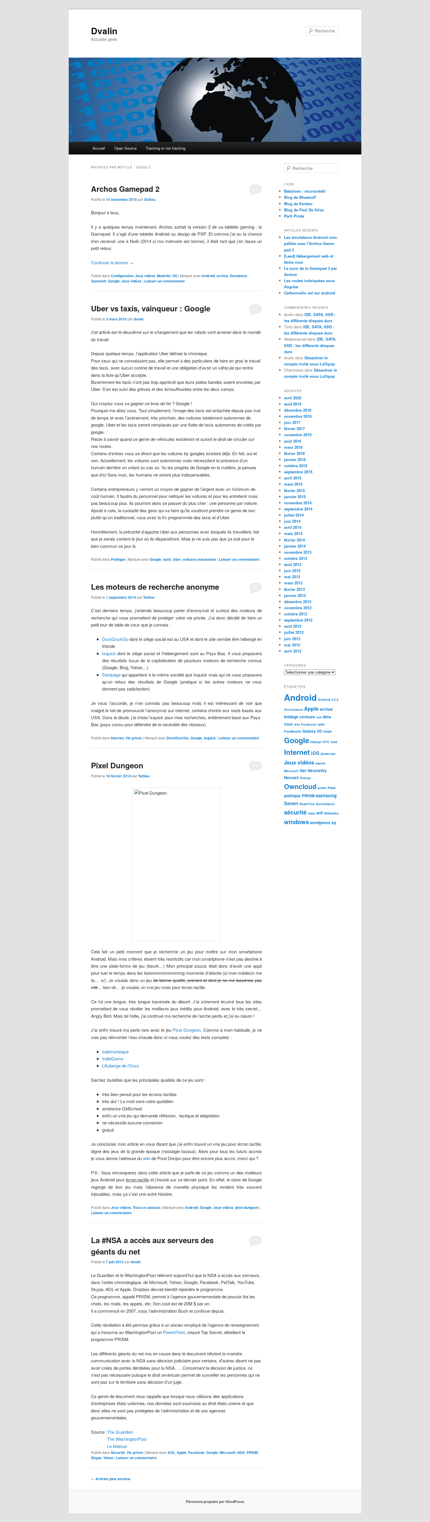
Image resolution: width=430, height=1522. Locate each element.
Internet (117, 738)
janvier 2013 (295, 595)
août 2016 (292, 441)
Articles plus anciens (110, 1478)
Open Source (125, 148)
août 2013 (292, 564)
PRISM (252, 1452)
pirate (322, 788)
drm (297, 724)
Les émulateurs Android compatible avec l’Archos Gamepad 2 (311, 243)
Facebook (196, 1452)
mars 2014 (293, 533)
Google (114, 281)
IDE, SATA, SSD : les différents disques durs (310, 345)
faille (321, 724)
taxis (167, 559)
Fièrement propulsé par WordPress (215, 1501)
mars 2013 (293, 583)
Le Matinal (117, 1446)
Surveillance (325, 804)
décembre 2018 (297, 410)
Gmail (327, 731)
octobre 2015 (295, 465)
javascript (328, 753)
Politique (118, 559)
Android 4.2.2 (328, 699)
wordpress (320, 822)
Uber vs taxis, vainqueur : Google (150, 308)
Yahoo (108, 1457)
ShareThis (307, 804)
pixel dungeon (246, 1207)
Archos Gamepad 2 (125, 188)
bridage (291, 716)
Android (208, 275)
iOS (315, 753)
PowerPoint (174, 1332)
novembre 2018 (298, 416)
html (334, 742)
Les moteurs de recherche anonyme (155, 586)
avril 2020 (292, 398)
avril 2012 (292, 651)
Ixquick (109, 653)
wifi (319, 813)
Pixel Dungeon (117, 765)
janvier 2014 (295, 546)
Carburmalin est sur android (309, 293)
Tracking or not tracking (165, 148)
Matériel (164, 275)
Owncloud (300, 786)
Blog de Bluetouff (300, 197)
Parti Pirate (294, 216)
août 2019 (292, 404)
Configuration (122, 275)
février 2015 (294, 490)
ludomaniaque (115, 1051)
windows (296, 821)
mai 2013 (292, 576)
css (318, 717)
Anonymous (293, 709)
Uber (177, 559)
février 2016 (294, 453)
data (327, 716)
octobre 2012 (295, 614)
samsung (326, 795)
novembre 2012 (298, 607)
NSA (241, 1452)
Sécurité (118, 1452)
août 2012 (292, 626)
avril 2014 (292, 527)
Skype (96, 1457)
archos (222, 275)
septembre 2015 (298, 471)
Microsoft (227, 1452)
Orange (305, 778)
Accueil (98, 148)
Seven (291, 803)
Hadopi (315, 742)
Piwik (332, 788)
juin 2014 (292, 521)
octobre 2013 (295, 558)
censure (307, 716)
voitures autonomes (199, 559)
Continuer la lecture (112, 262)
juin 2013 (292, 570)
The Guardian (120, 1432)
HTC (326, 742)
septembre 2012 (298, 620)
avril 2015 (292, 478)
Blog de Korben (298, 203)
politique (292, 795)
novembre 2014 (298, 502)
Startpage (111, 675)
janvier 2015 (295, 496)
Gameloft (98, 281)
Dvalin (104, 30)
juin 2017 (292, 422)
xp (333, 822)
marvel (320, 763)
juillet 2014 (294, 515)
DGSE (288, 724)
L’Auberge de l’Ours (120, 1065)
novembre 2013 (298, 552)
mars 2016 (293, 447)
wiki (146, 1158)
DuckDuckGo (115, 639)
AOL (171, 1452)
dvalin (139, 319)
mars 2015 (293, 484)
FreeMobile (292, 731)
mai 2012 (292, 645)
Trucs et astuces (147, 1207)
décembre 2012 (297, 601)
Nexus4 (291, 777)
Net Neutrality (313, 770)
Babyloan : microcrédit (304, 191)
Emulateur (238, 275)
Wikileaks (331, 813)
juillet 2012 (294, 632)
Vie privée (133, 738)
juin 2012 (292, 638)
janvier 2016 (295, 459)
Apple (181, 1452)
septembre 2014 (298, 509)
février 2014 (294, 540)
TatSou (149, 199)
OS (174, 275)
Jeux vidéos (145, 275)
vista (311, 813)
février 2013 (294, 589)
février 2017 (294, 428)
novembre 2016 (298, 434)
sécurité (295, 812)
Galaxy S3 (312, 731)
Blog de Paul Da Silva (304, 210)
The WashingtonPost (127, 1439)
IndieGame (112, 1058)
